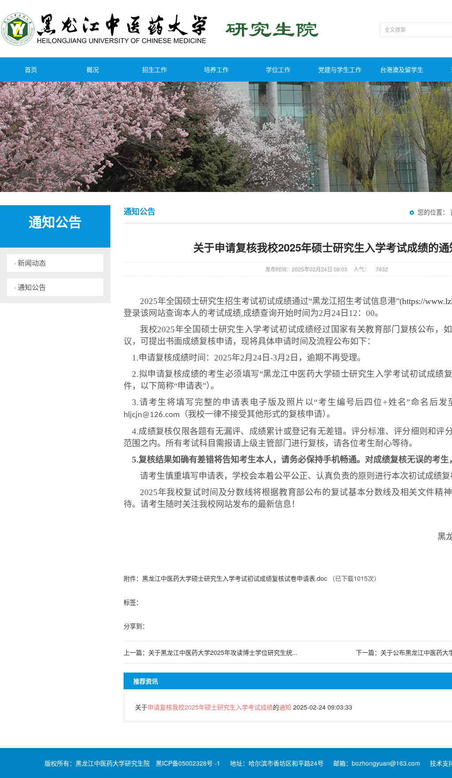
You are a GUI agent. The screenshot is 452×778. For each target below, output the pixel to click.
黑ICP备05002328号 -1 (188, 763)
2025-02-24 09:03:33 (243, 707)
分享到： (136, 625)
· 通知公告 (30, 287)
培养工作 (216, 69)
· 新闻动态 (30, 263)
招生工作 (154, 69)
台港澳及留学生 (401, 69)
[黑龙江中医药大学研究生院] (161, 28)
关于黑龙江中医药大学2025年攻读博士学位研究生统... (223, 652)
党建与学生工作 (340, 69)
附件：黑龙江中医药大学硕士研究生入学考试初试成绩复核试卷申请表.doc (225, 578)
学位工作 (278, 69)
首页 (31, 69)
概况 (93, 69)
